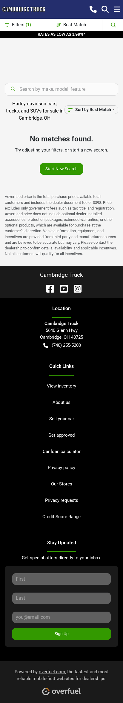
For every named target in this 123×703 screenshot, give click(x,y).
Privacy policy (61, 467)
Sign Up (62, 633)
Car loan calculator (62, 451)
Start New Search (61, 168)
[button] (93, 9)
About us (61, 402)
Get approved (61, 435)
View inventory (61, 386)
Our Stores (61, 484)
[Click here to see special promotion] (61, 34)
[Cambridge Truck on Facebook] (48, 288)
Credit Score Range (61, 516)
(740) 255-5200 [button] (66, 345)
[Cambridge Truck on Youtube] (61, 288)
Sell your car (61, 418)
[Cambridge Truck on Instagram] (75, 288)
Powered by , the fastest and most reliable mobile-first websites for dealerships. (62, 675)
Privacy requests (61, 500)
